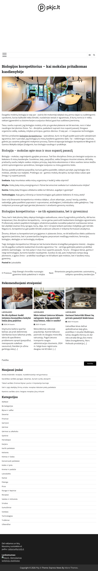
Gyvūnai (5, 436)
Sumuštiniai (6, 507)
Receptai (5, 495)
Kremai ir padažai (9, 469)
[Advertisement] (49, 34)
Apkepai (5, 402)
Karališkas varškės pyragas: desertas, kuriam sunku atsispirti (26, 379)
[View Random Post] (89, 55)
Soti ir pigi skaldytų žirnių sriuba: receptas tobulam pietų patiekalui (29, 387)
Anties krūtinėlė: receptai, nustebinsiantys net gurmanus (25, 375)
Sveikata (5, 512)
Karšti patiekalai (8, 448)
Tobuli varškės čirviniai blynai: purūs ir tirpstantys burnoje (25, 383)
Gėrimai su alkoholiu (10, 431)
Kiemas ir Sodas (8, 457)
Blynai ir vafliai (8, 410)
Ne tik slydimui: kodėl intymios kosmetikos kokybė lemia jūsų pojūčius (16, 318)
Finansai (5, 419)
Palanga (5, 482)
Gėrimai (5, 427)
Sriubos (5, 503)
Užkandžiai (6, 524)
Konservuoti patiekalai (11, 461)
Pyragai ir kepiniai (9, 491)
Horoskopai (6, 440)
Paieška (5, 360)
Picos (4, 486)
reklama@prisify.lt (16, 549)
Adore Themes (71, 567)
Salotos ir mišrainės (10, 499)
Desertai (5, 414)
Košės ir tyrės (7, 465)
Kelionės (5, 452)
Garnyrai (5, 423)
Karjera (5, 444)
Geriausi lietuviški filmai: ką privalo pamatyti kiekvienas (79, 316)
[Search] (94, 55)
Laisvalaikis (16, 262)
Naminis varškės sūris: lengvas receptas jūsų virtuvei (23, 391)
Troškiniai (6, 520)
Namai (4, 478)
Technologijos (7, 516)
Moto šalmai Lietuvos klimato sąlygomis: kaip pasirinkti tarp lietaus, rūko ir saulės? (48, 318)
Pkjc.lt (38, 567)
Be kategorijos (7, 406)
